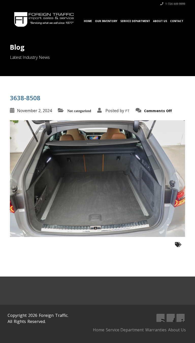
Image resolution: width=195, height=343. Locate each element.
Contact (176, 21)
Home (88, 21)
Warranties (156, 330)
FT (127, 110)
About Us (160, 21)
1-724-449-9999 (175, 4)
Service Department (135, 21)
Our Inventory (106, 21)
